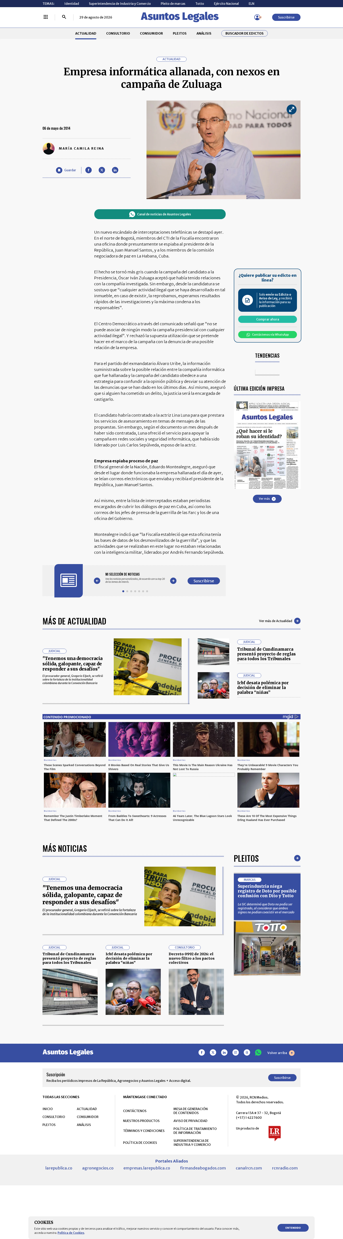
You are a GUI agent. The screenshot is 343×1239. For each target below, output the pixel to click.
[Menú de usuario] (257, 17)
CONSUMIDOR (151, 33)
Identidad (71, 4)
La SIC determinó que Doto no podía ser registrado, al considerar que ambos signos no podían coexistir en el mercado (266, 908)
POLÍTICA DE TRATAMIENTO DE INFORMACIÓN (195, 1131)
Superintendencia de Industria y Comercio (120, 4)
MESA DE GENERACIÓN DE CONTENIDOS (190, 1111)
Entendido (293, 1227)
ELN (251, 4)
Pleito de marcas (173, 4)
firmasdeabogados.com (203, 1167)
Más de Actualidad (74, 621)
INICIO (47, 1109)
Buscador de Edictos (244, 33)
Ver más (264, 499)
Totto (199, 4)
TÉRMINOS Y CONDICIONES (144, 1131)
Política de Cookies (71, 1233)
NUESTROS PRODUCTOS (141, 1121)
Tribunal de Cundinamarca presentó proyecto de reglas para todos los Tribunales (266, 654)
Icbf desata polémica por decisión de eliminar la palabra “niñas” (263, 687)
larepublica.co (58, 1167)
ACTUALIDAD (85, 33)
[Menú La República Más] (45, 17)
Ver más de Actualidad (275, 621)
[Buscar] (64, 17)
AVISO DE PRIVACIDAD (190, 1121)
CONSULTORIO (118, 33)
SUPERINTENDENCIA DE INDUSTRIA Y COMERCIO (192, 1143)
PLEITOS (180, 33)
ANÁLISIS (204, 33)
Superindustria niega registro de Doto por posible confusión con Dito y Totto (267, 891)
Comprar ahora (267, 319)
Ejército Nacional (226, 4)
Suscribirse (286, 17)
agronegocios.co (98, 1167)
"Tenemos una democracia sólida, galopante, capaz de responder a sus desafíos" (72, 664)
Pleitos (246, 858)
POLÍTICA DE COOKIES (140, 1143)
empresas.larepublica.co (146, 1167)
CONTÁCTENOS (134, 1111)
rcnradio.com (285, 1167)
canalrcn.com (249, 1167)
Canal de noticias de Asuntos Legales (164, 214)
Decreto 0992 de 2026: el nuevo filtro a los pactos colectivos (192, 958)
